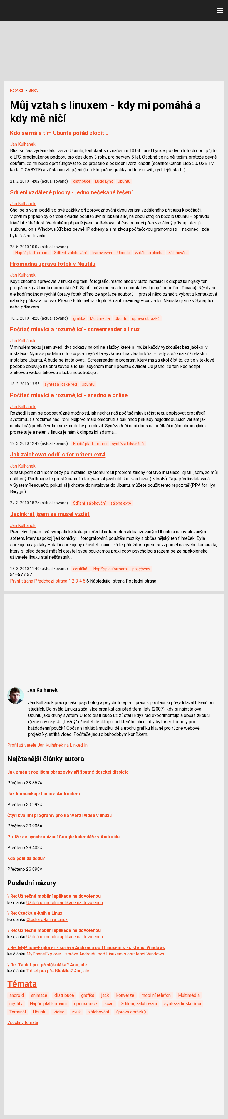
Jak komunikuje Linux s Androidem (43, 793)
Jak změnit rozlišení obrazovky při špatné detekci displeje (68, 772)
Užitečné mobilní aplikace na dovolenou (64, 902)
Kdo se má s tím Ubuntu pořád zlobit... (59, 133)
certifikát (81, 569)
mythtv (16, 1003)
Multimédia (100, 318)
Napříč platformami (32, 252)
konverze (125, 995)
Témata (22, 984)
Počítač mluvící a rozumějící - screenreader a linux (75, 329)
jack (105, 995)
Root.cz (16, 90)
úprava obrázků (146, 318)
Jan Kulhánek (23, 144)
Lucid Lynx (104, 181)
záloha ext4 (120, 503)
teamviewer (102, 252)
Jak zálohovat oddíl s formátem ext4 (57, 454)
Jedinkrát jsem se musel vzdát (50, 514)
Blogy (33, 90)
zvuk (76, 1012)
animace (39, 995)
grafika (79, 318)
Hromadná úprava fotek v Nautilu (52, 263)
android (16, 995)
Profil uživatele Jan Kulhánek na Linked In (47, 745)
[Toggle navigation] (220, 11)
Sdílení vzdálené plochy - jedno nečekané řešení (71, 192)
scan (108, 1003)
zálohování (177, 252)
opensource (85, 1003)
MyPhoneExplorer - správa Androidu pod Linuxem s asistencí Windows (95, 954)
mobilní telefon (156, 995)
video (59, 1012)
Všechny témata (22, 1022)
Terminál (17, 1012)
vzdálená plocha (149, 252)
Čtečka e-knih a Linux (47, 919)
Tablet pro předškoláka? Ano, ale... (59, 971)
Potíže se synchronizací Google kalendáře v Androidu (63, 836)
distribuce (81, 181)
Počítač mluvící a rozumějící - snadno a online (69, 395)
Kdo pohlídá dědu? (26, 858)
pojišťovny (141, 569)
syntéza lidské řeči (61, 384)
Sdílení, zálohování (70, 252)
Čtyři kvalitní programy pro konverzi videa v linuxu (59, 815)
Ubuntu (124, 181)
